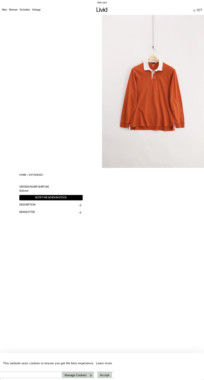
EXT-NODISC (36, 175)
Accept (104, 375)
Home (22, 175)
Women (13, 10)
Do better (25, 10)
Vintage (36, 10)
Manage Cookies (76, 375)
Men (4, 10)
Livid (101, 10)
